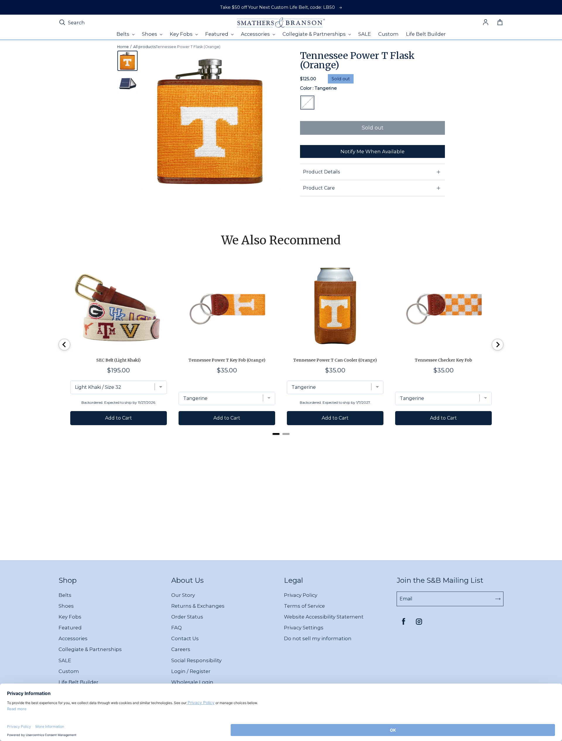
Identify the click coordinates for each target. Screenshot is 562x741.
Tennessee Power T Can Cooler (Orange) (335, 360)
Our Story (183, 595)
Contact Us (185, 638)
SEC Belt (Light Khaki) (118, 360)
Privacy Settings (303, 628)
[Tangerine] (307, 102)
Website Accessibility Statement (324, 617)
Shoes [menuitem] (150, 34)
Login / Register (190, 671)
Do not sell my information (318, 638)
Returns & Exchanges (198, 606)
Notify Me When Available (372, 151)
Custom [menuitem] (388, 34)
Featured (70, 628)
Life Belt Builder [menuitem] (426, 34)
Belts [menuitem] (123, 34)
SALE (65, 660)
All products (144, 47)
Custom (69, 671)
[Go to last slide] (64, 344)
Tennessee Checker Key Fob (443, 360)
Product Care (319, 188)
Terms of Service (304, 606)
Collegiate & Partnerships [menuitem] (314, 34)
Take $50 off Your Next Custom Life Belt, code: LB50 (277, 7)
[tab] (276, 434)
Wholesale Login (192, 682)
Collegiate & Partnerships (90, 649)
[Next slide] (497, 344)
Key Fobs (70, 617)
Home (123, 47)
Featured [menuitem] (217, 34)
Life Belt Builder (78, 682)
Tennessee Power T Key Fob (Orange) (227, 360)
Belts (65, 595)
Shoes (66, 606)
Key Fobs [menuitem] (182, 34)
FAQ (176, 628)
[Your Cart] (499, 22)
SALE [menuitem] (364, 34)
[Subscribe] (498, 599)
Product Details (321, 172)
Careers (180, 649)
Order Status (187, 617)
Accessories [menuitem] (256, 34)
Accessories (73, 638)
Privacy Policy (300, 595)
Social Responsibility (196, 660)
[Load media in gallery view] (127, 61)
